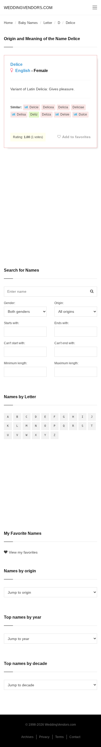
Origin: (59, 303)
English (22, 70)
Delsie (64, 114)
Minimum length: (15, 363)
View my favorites (23, 552)
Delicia (63, 107)
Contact (74, 737)
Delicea (48, 107)
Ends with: (61, 323)
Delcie (34, 107)
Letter (48, 23)
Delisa (21, 114)
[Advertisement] (50, 204)
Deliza (46, 114)
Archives (27, 737)
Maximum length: (66, 363)
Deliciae (78, 107)
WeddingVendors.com (28, 7)
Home (8, 23)
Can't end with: (64, 343)
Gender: (9, 303)
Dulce (83, 114)
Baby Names (28, 23)
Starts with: (11, 323)
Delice (16, 64)
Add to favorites (76, 137)
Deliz (34, 114)
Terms (59, 737)
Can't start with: (14, 343)
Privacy (44, 737)
